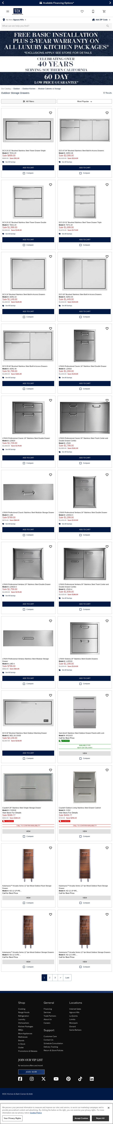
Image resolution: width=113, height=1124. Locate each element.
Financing (48, 1009)
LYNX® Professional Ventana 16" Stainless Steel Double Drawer (83, 513)
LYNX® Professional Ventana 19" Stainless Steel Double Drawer (26, 584)
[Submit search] (108, 25)
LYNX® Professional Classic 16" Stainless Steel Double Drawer (82, 366)
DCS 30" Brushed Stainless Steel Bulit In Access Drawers (80, 294)
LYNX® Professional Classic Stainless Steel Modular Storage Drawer (28, 513)
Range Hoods (23, 1012)
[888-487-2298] (93, 11)
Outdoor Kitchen (28, 89)
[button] (7, 11)
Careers (47, 1023)
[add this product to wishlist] (50, 113)
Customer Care (50, 1036)
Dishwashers (23, 1023)
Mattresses (23, 1037)
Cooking (21, 1009)
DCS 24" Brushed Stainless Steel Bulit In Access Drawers (23, 294)
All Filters (30, 101)
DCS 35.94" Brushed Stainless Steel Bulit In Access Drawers (24, 366)
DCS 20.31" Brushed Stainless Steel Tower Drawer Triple (80, 222)
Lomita (72, 1019)
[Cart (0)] (104, 11)
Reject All (100, 1118)
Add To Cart (28, 168)
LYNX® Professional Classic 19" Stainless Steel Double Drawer (26, 438)
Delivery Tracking (51, 1047)
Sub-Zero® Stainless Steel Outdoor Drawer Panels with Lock (81, 733)
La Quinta (73, 1016)
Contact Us (48, 1040)
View (85, 753)
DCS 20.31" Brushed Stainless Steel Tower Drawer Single (24, 151)
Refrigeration (23, 1016)
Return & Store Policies (53, 1050)
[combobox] (84, 101)
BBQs (20, 1030)
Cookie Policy (36, 1113)
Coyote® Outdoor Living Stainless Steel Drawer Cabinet (80, 808)
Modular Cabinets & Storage (49, 89)
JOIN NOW (31, 1072)
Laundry (21, 1019)
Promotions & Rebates (27, 1051)
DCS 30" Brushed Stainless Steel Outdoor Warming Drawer (24, 733)
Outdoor (16, 89)
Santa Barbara (75, 1030)
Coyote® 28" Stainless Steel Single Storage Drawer (21, 808)
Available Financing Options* (58, 3)
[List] (82, 11)
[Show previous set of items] (3, 3)
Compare (29, 173)
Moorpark (73, 1023)
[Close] (109, 1108)
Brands (21, 1040)
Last (67, 977)
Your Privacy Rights (12, 1118)
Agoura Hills (74, 1012)
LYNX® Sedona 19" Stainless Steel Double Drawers (78, 659)
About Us (48, 1019)
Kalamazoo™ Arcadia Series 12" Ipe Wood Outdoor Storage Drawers (28, 952)
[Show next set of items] (109, 3)
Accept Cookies (81, 1118)
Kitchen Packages (25, 1026)
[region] (56, 1113)
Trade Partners (50, 1016)
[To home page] (17, 11)
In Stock (21, 1044)
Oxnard (72, 1026)
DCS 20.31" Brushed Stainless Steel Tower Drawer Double (24, 222)
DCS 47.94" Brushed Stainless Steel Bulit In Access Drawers (81, 151)
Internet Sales (75, 1009)
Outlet (21, 1047)
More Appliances (25, 1033)
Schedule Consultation (53, 1043)
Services (47, 1012)
